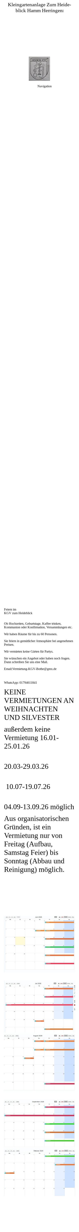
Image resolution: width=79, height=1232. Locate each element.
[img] (39, 28)
